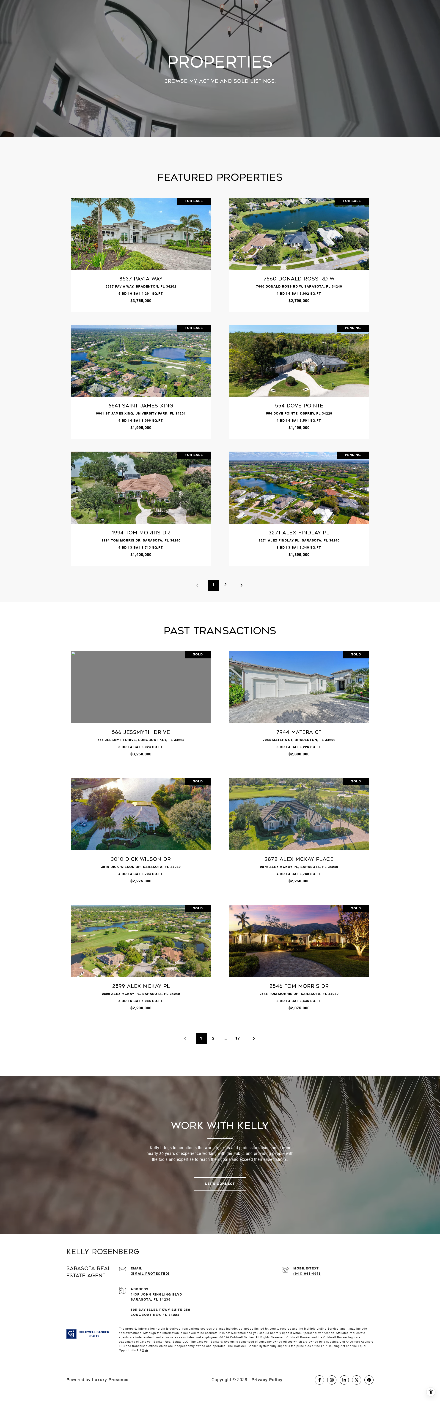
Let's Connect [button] (220, 1183)
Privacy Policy (267, 1380)
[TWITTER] (356, 1380)
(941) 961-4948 (307, 1273)
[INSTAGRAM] (331, 1380)
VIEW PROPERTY (141, 252)
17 (237, 1038)
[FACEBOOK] (319, 1380)
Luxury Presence (110, 1380)
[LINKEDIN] (344, 1380)
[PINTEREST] (369, 1380)
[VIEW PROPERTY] (141, 248)
